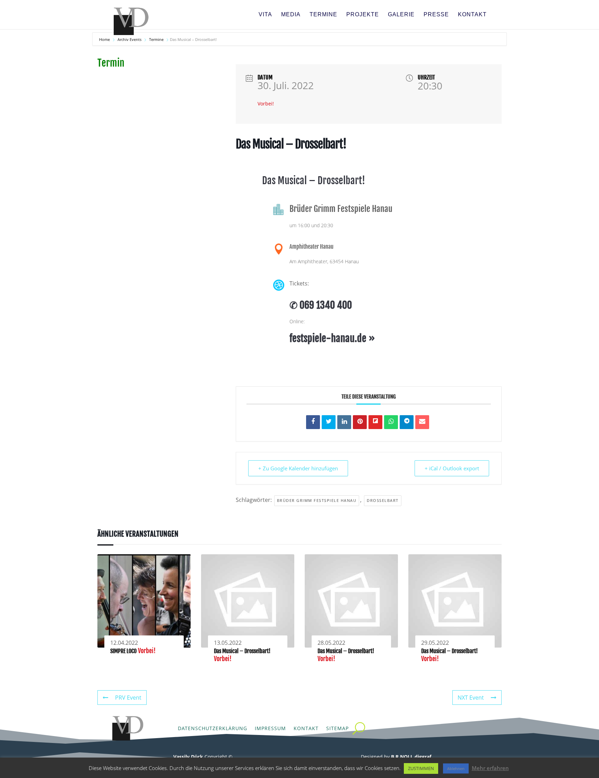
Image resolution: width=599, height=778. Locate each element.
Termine (323, 14)
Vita (265, 14)
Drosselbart (383, 500)
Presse (436, 14)
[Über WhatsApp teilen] (391, 422)
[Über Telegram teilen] (407, 422)
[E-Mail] (422, 422)
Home (105, 39)
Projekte (362, 14)
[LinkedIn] (344, 422)
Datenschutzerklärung (212, 728)
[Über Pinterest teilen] (360, 422)
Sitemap (337, 728)
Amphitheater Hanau (311, 246)
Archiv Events (129, 39)
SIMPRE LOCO (123, 651)
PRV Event (128, 697)
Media (291, 14)
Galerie (401, 14)
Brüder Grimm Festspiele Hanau (317, 500)
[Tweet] (329, 422)
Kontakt (472, 14)
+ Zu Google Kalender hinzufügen (298, 468)
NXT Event (471, 697)
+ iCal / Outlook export (452, 468)
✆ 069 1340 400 (320, 305)
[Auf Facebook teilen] (313, 422)
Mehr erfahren (490, 767)
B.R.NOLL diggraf (411, 756)
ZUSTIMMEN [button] (421, 768)
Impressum (270, 728)
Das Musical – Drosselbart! (242, 651)
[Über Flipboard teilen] (375, 422)
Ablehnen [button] (456, 768)
